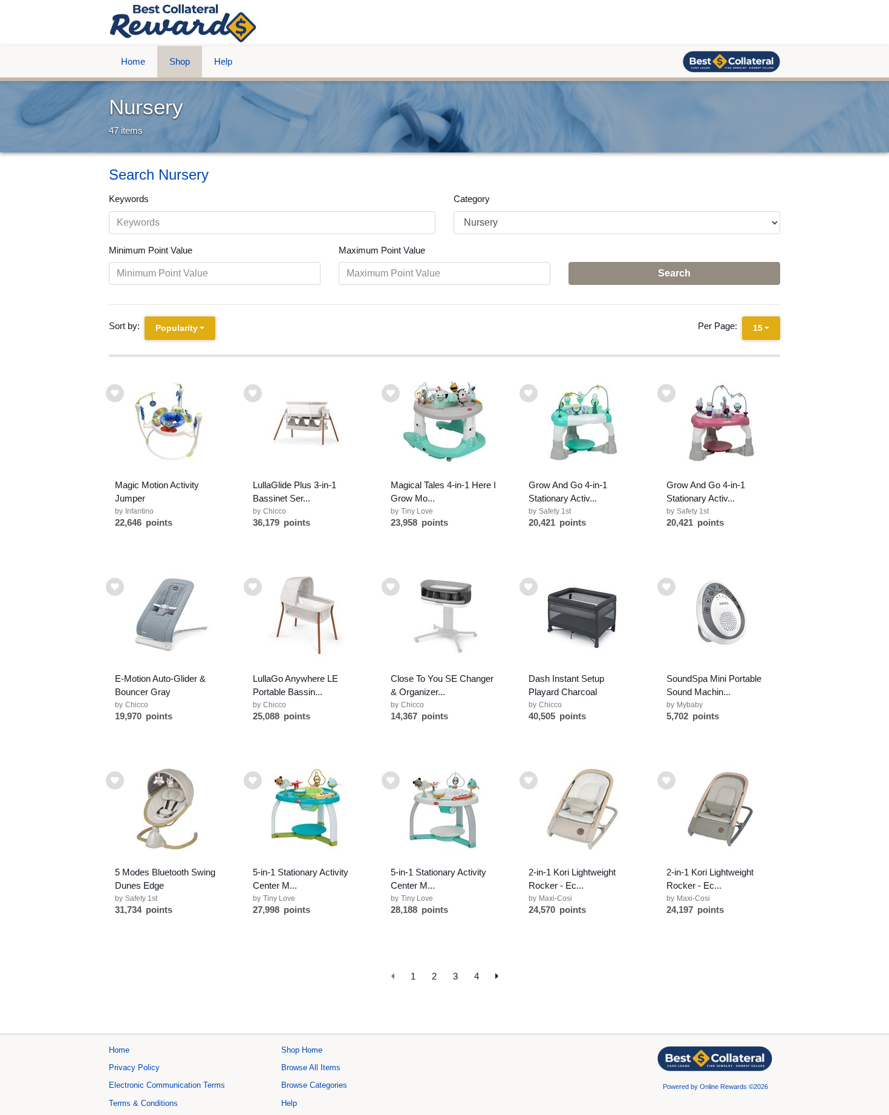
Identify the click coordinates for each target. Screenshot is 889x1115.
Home (133, 61)
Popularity (176, 328)
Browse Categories (314, 1085)
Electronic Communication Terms (167, 1085)
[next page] (497, 976)
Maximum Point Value (382, 250)
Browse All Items (310, 1067)
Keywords (129, 199)
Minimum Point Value (150, 250)
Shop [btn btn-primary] (179, 61)
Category (472, 199)
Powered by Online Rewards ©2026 (715, 1086)
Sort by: (127, 326)
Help (223, 61)
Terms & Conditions (143, 1103)
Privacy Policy (134, 1067)
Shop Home (301, 1050)
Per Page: (720, 326)
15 (758, 328)
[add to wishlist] (115, 393)
